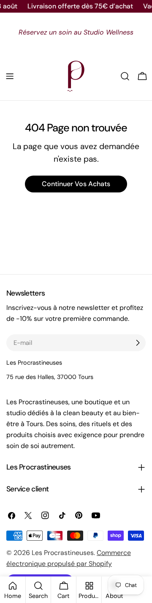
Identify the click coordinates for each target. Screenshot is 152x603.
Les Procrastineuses (63, 552)
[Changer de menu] (9, 76)
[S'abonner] (137, 343)
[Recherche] (125, 76)
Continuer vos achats (76, 183)
